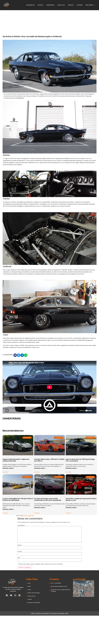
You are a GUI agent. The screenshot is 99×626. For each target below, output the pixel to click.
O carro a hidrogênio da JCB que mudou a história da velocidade (18, 499)
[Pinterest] (19, 595)
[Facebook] (7, 595)
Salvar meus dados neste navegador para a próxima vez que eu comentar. (41, 564)
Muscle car (61, 5)
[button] (15, 355)
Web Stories (89, 5)
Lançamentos (30, 5)
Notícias (40, 5)
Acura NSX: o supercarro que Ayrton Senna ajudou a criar (81, 499)
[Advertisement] (49, 22)
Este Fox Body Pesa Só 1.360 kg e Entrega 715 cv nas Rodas (80, 460)
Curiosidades (50, 5)
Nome (19, 545)
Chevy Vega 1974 (29, 515)
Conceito (70, 5)
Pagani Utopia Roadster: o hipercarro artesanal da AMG (16, 460)
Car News (79, 5)
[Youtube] (11, 595)
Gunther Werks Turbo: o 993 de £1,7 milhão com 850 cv (49, 460)
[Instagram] (15, 595)
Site (18, 557)
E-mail (19, 551)
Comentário (21, 525)
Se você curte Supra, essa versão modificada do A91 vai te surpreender (47, 499)
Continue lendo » (8, 468)
